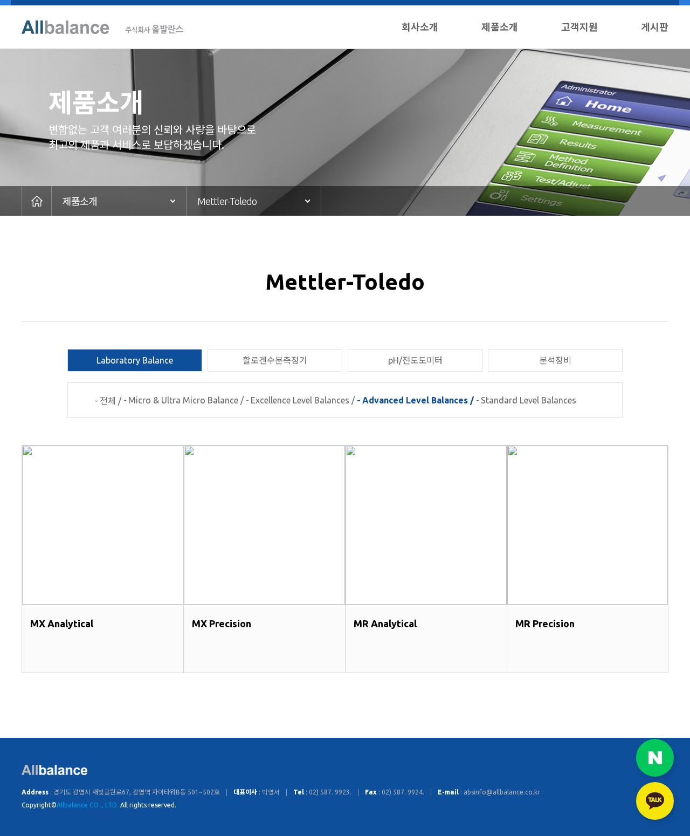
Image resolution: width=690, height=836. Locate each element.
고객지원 (579, 27)
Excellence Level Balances (300, 400)
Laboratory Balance (134, 360)
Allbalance (102, 27)
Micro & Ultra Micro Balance (183, 400)
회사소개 (420, 27)
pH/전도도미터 (415, 360)
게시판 (654, 27)
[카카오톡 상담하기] (655, 801)
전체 (108, 401)
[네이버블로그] (655, 758)
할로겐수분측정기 (275, 360)
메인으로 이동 (37, 201)
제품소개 (499, 27)
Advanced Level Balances (415, 400)
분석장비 (555, 360)
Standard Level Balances (528, 400)
